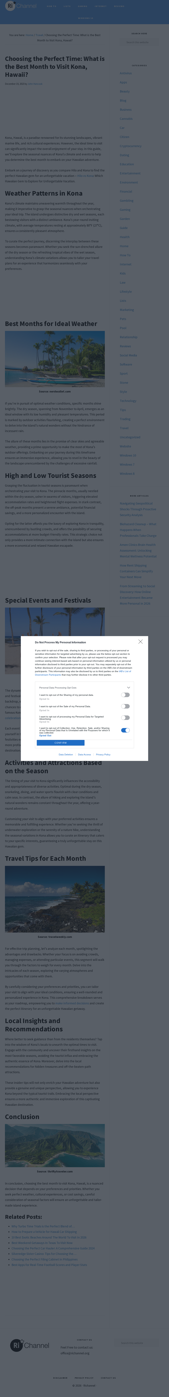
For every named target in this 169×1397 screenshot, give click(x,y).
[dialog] (84, 698)
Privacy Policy (103, 754)
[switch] (125, 695)
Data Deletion (66, 754)
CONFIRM (61, 743)
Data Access (84, 754)
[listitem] (84, 687)
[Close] (141, 643)
